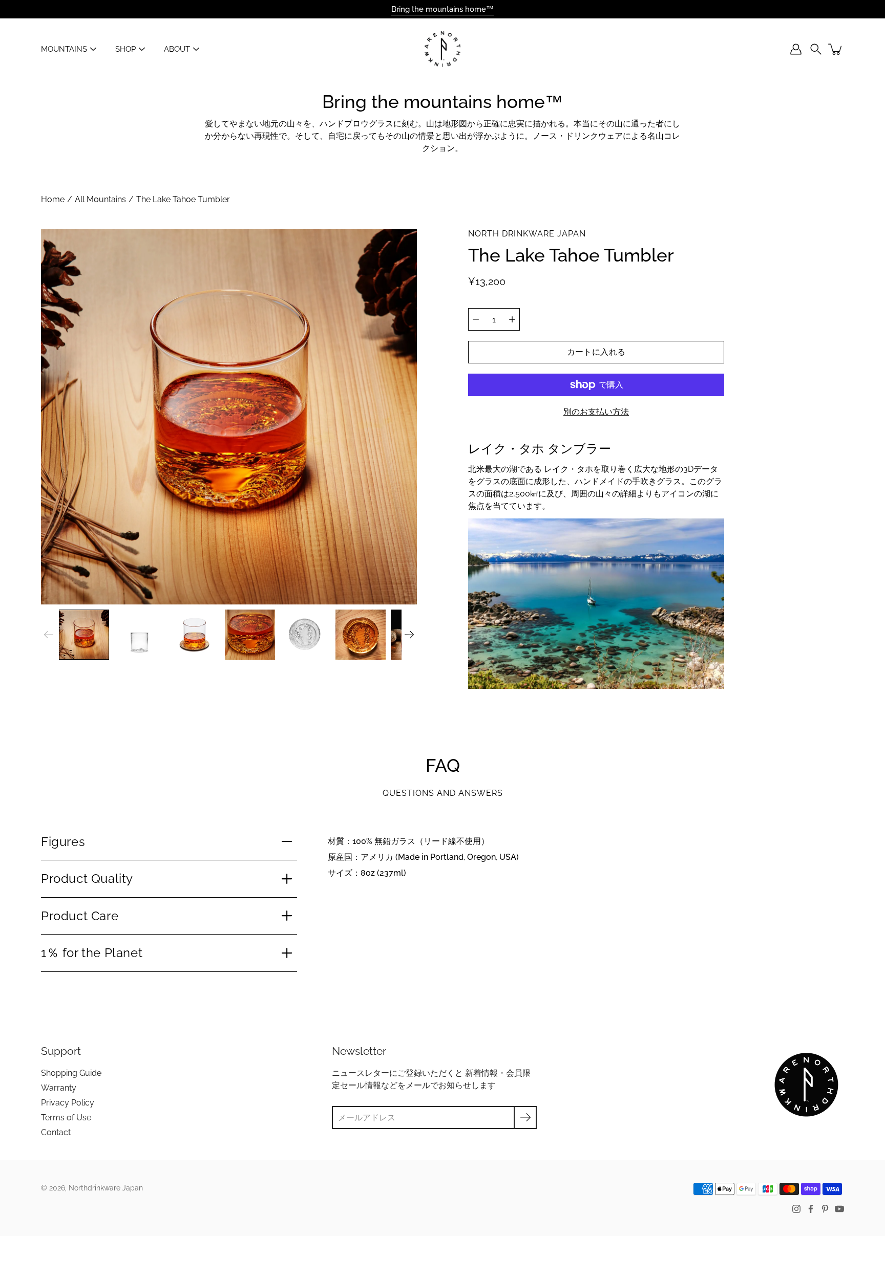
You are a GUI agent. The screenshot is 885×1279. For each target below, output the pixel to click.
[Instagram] (796, 1209)
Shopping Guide (71, 1073)
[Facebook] (810, 1209)
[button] (815, 49)
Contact (56, 1132)
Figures (63, 841)
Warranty (58, 1088)
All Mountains (100, 199)
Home (53, 199)
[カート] (836, 49)
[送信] (525, 1117)
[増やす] (512, 319)
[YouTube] (839, 1209)
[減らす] (475, 319)
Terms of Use (66, 1117)
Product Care (79, 915)
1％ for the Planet (91, 952)
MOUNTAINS (64, 49)
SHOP (125, 49)
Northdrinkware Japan (106, 1188)
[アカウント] (796, 49)
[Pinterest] (825, 1209)
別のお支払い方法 (596, 412)
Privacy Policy (67, 1103)
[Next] (409, 634)
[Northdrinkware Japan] (442, 49)
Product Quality (87, 878)
